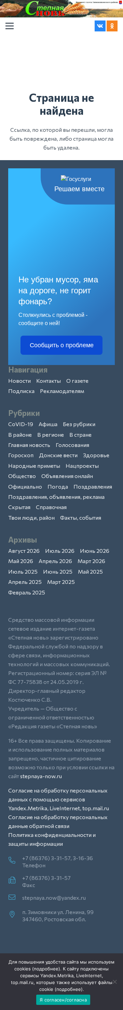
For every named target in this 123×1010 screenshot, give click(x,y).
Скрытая (19, 507)
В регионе (50, 434)
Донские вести (58, 455)
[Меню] (9, 25)
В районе (20, 434)
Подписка (21, 391)
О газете (77, 380)
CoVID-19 (20, 424)
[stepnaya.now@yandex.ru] (15, 897)
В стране (80, 434)
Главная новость (29, 444)
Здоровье (96, 455)
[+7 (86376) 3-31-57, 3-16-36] (15, 860)
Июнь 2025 (57, 571)
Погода (57, 486)
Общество (22, 476)
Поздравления (92, 486)
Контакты (48, 380)
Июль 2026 (59, 550)
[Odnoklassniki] (112, 25)
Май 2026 (20, 561)
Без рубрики (79, 424)
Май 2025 (90, 571)
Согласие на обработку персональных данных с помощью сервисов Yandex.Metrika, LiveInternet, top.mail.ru (58, 799)
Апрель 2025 (25, 581)
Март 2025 (61, 581)
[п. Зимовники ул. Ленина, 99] (15, 914)
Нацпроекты (82, 465)
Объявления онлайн (67, 476)
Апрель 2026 (55, 561)
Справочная (51, 507)
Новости (19, 380)
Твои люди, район (31, 517)
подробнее (46, 968)
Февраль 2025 (26, 592)
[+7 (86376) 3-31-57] (15, 880)
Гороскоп (20, 455)
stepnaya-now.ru (41, 776)
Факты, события (80, 517)
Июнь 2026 (94, 550)
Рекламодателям (62, 391)
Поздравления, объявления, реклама (56, 496)
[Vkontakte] (100, 25)
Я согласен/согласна (63, 999)
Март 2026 (91, 561)
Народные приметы (34, 465)
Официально (25, 486)
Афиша (48, 424)
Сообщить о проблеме (62, 345)
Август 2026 (24, 550)
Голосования (72, 444)
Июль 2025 (23, 571)
